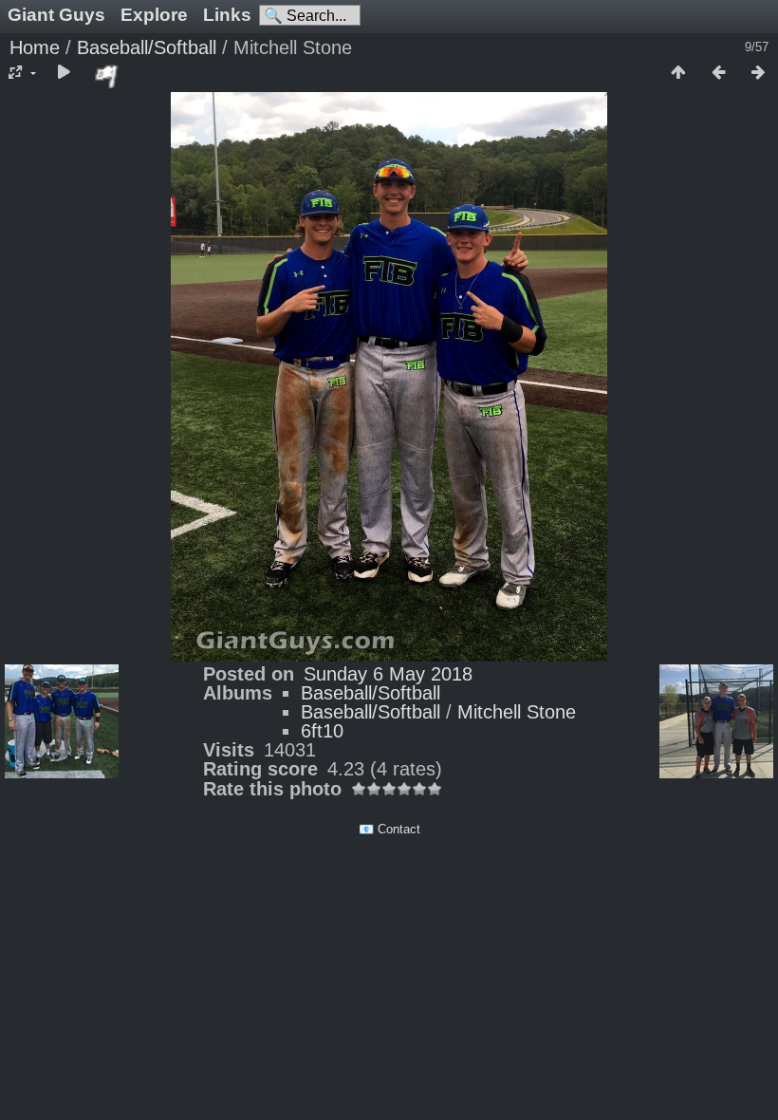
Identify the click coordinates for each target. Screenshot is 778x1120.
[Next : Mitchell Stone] (758, 73)
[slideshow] (63, 73)
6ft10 (322, 730)
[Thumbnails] (678, 73)
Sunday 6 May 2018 (388, 673)
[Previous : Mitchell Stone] (718, 73)
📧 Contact (389, 829)
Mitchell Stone (516, 711)
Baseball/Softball (146, 47)
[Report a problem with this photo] (107, 76)
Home (34, 47)
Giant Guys (56, 15)
